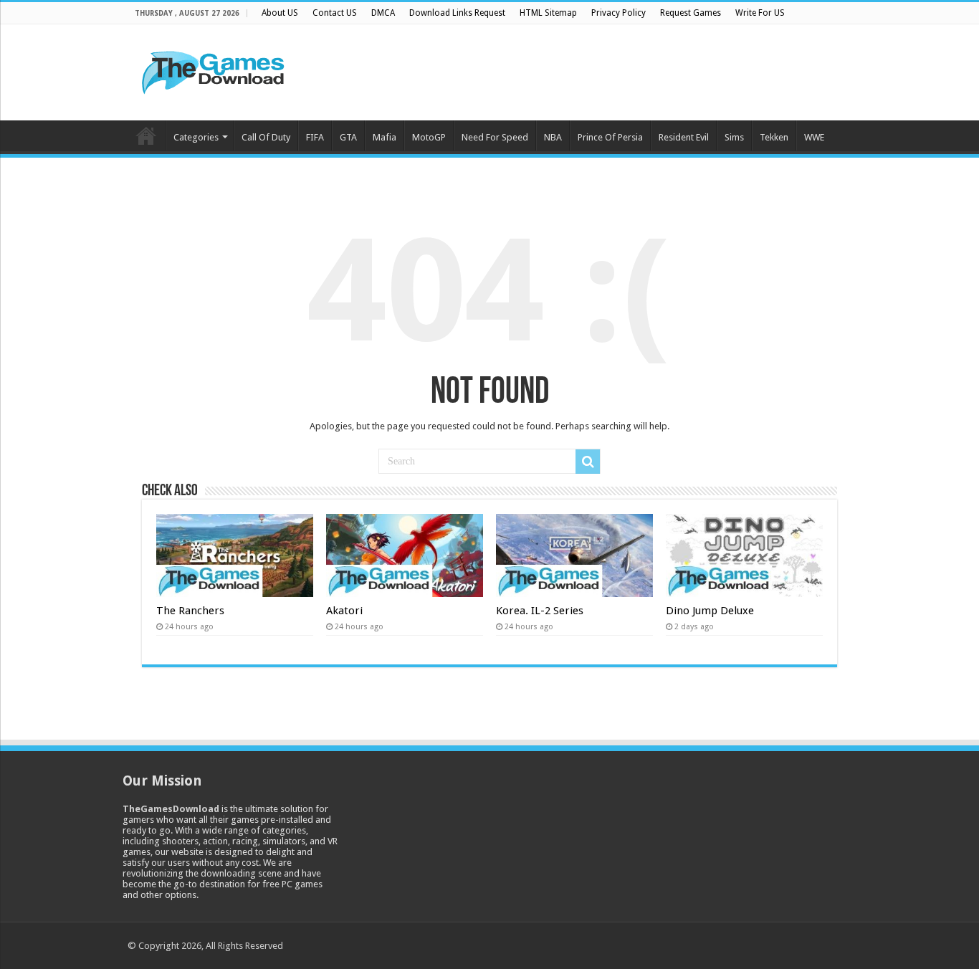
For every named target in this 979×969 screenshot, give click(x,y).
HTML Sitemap (548, 13)
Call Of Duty (266, 137)
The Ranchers (190, 610)
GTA (348, 137)
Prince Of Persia (610, 137)
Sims (734, 137)
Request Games (690, 13)
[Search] (588, 461)
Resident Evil (684, 137)
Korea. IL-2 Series (539, 610)
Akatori (344, 610)
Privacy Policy (618, 13)
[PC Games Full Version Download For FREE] (213, 69)
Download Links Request (457, 13)
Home (146, 135)
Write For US (760, 13)
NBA (553, 137)
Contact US (334, 13)
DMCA (383, 13)
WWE (814, 137)
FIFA (315, 137)
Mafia (384, 137)
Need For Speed (495, 137)
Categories (196, 137)
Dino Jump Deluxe (710, 610)
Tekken (774, 137)
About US (280, 13)
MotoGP (429, 137)
